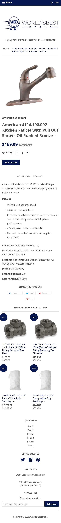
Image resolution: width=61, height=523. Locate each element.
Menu (9, 2)
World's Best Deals (38, 516)
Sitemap (30, 445)
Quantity (7, 152)
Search (31, 426)
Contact (30, 437)
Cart (56, 2)
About (30, 430)
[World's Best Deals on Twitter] (23, 459)
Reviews (37, 176)
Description (23, 176)
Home (6, 48)
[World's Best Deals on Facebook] (30, 459)
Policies (30, 441)
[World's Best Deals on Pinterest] (38, 459)
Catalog (30, 434)
